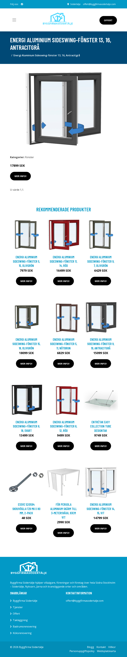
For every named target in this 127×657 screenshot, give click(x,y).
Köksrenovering (22, 633)
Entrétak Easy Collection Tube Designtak (100, 426)
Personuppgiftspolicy (82, 651)
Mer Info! (20, 176)
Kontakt (101, 647)
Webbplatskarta (106, 651)
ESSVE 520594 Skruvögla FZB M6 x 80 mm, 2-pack (26, 508)
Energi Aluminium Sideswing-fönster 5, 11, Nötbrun (63, 343)
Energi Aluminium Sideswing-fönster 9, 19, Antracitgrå (100, 343)
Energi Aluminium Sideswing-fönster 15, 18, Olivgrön (26, 343)
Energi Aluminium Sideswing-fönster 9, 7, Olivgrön (100, 261)
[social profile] (22, 4)
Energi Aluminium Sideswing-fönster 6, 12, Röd (63, 426)
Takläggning (20, 620)
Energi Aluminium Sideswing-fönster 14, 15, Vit (101, 508)
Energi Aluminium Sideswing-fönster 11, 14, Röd (63, 261)
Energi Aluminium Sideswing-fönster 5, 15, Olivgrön (26, 261)
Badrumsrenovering (24, 626)
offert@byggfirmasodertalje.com (99, 4)
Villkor (112, 647)
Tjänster (18, 607)
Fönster (29, 157)
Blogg (90, 647)
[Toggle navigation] (14, 20)
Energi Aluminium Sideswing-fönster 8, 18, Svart (26, 426)
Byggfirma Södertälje (25, 600)
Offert (108, 20)
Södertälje (75, 4)
